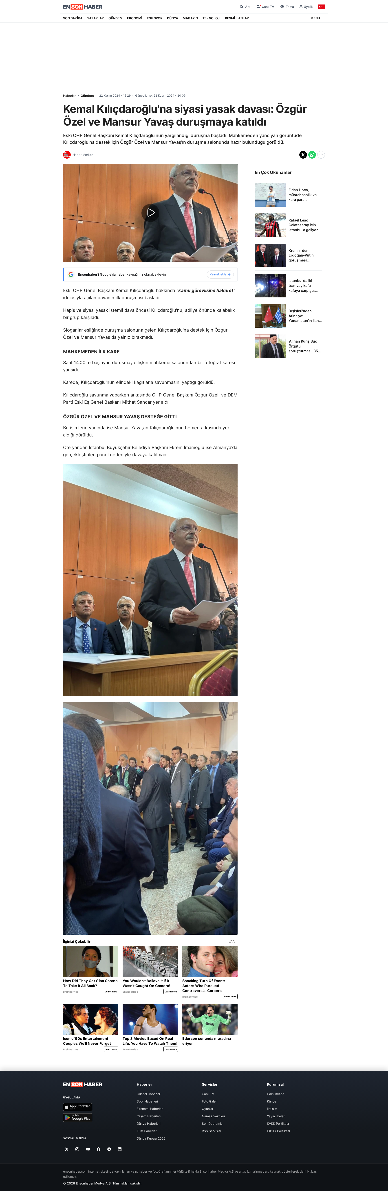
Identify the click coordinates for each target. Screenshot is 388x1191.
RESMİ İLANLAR (237, 18)
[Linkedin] (119, 1149)
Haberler (69, 95)
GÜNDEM (115, 18)
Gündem (87, 95)
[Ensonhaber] (82, 7)
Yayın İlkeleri (276, 1116)
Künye (271, 1101)
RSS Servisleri (212, 1131)
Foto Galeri (209, 1101)
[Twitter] (67, 1149)
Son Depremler (213, 1123)
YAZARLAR (95, 18)
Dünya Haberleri (148, 1123)
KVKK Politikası (278, 1123)
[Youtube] (88, 1149)
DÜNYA (172, 18)
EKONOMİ (134, 18)
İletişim (272, 1109)
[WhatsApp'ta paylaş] (312, 155)
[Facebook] (98, 1149)
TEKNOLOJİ (211, 18)
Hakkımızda (275, 1094)
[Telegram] (109, 1149)
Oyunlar (207, 1109)
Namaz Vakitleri (213, 1116)
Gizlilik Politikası (278, 1131)
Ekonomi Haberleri (150, 1109)
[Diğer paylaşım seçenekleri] (321, 155)
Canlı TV (208, 1094)
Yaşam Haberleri (149, 1116)
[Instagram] (77, 1149)
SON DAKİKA (72, 18)
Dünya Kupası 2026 (151, 1138)
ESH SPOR (154, 18)
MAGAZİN (190, 18)
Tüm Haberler (147, 1131)
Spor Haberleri (147, 1101)
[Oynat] (150, 213)
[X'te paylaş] (303, 155)
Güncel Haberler (148, 1094)
